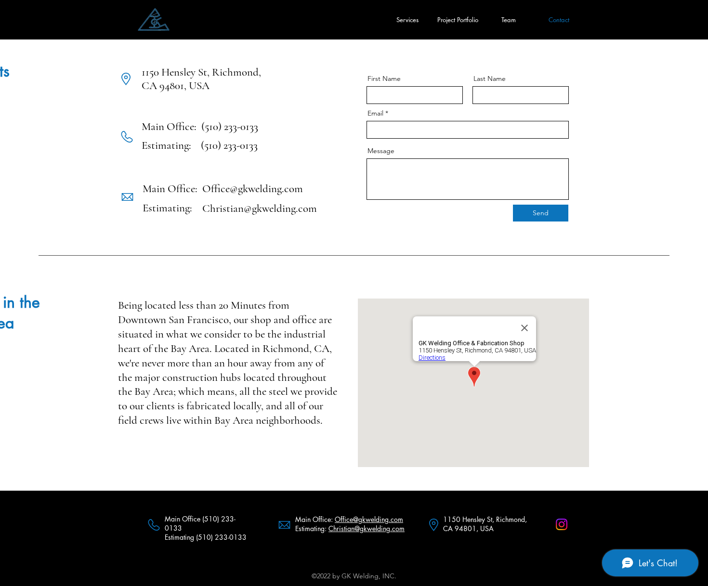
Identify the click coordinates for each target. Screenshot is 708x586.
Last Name (489, 78)
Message (380, 150)
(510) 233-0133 (229, 126)
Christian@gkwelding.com (259, 208)
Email (375, 113)
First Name (384, 78)
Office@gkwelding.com (252, 188)
